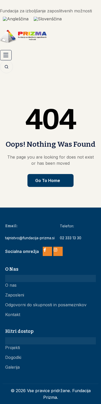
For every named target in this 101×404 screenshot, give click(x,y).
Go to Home (47, 180)
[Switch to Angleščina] (15, 18)
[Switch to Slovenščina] (47, 18)
